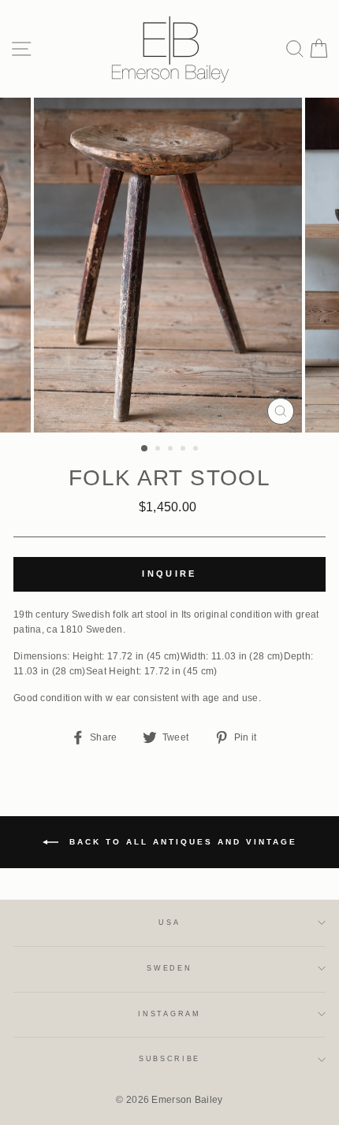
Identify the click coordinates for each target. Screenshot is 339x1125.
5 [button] (197, 450)
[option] (169, 265)
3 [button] (172, 450)
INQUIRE (169, 573)
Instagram (169, 1014)
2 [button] (159, 450)
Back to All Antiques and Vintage (181, 841)
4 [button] (184, 450)
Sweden (169, 968)
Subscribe (169, 1059)
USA (169, 922)
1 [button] (145, 449)
